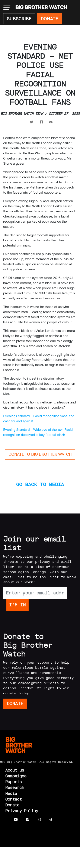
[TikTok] (59, 819)
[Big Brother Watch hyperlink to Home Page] (40, 7)
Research (14, 787)
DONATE (49, 19)
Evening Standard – (17, 429)
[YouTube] (16, 819)
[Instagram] (39, 819)
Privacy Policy (21, 810)
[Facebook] (27, 819)
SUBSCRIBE (19, 19)
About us (14, 770)
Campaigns (15, 776)
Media (11, 793)
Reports (13, 781)
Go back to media (40, 484)
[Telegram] (50, 819)
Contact (13, 799)
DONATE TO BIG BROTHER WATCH (40, 454)
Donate (12, 805)
